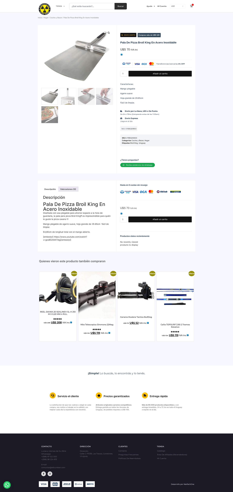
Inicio (40, 18)
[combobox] (92, 6)
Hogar (46, 18)
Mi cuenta (161, 458)
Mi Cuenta (161, 6)
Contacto (122, 451)
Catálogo (161, 451)
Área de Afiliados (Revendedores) (172, 455)
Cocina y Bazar (56, 18)
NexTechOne (189, 484)
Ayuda (149, 6)
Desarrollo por (177, 484)
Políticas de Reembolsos (129, 458)
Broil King (134, 143)
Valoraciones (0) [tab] (68, 189)
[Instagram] (50, 473)
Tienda (59, 6)
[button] (109, 33)
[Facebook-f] (43, 473)
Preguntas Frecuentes (128, 455)
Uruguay (142, 143)
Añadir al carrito (160, 73)
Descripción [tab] (50, 189)
